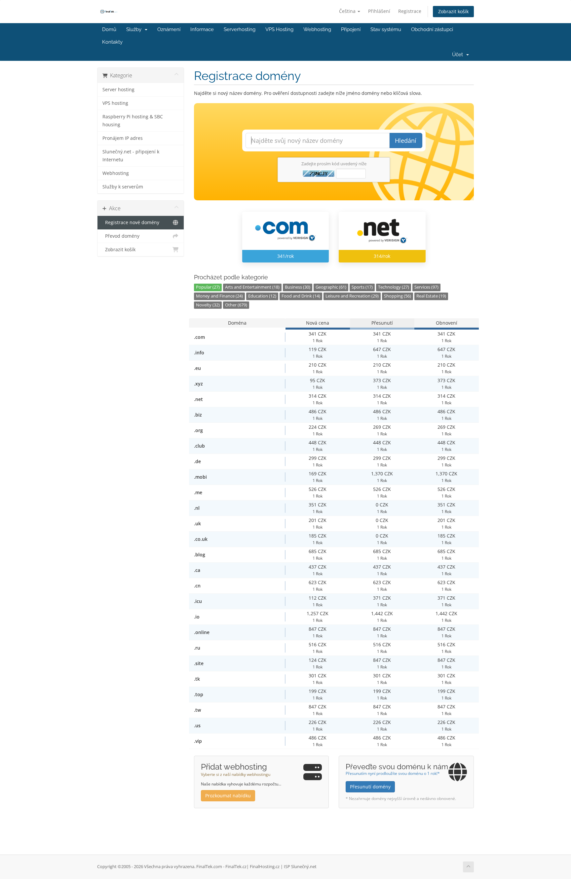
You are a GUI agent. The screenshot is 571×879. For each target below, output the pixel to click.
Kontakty (112, 42)
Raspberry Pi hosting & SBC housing (132, 121)
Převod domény (120, 236)
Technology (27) (393, 287)
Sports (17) (362, 287)
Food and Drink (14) (301, 296)
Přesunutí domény (370, 786)
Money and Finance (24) (219, 296)
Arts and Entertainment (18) (252, 287)
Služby (135, 29)
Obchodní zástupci (432, 29)
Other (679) (236, 305)
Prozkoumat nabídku (228, 795)
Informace (202, 29)
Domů (109, 29)
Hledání (405, 140)
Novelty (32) (208, 305)
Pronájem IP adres (122, 138)
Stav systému (385, 29)
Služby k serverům (122, 187)
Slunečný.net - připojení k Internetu (130, 156)
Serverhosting (239, 29)
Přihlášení (379, 11)
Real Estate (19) (431, 296)
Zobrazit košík (453, 11)
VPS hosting (115, 103)
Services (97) (426, 287)
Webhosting (317, 29)
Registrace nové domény (130, 222)
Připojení (351, 29)
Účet (459, 55)
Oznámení (168, 29)
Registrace (409, 11)
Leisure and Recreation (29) (352, 296)
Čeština (348, 11)
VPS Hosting (279, 29)
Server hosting (118, 90)
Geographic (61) (331, 287)
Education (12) (262, 296)
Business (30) (297, 287)
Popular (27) (208, 287)
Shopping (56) (397, 296)
